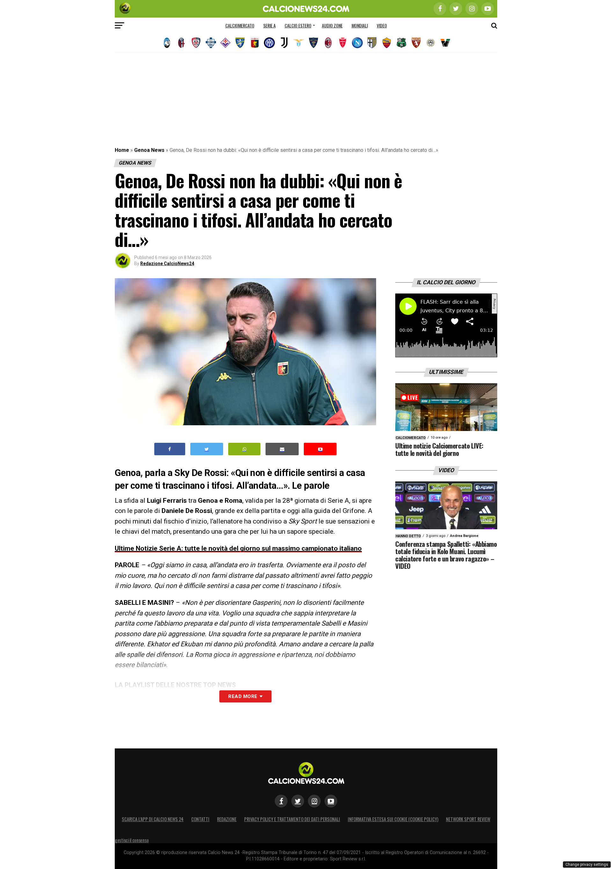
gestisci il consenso (132, 840)
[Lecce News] (313, 42)
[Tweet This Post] (207, 449)
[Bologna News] (181, 42)
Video (382, 25)
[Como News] (210, 42)
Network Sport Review (468, 819)
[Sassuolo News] (401, 42)
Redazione (227, 819)
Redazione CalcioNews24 (167, 263)
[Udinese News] (430, 42)
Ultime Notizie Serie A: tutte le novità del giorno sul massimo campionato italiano (238, 548)
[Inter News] (269, 42)
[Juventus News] (284, 42)
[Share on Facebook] (170, 449)
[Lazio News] (298, 42)
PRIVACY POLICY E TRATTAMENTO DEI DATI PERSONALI (292, 819)
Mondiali (360, 25)
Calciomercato (239, 25)
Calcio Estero (298, 25)
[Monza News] (342, 42)
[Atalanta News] (166, 42)
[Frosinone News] (240, 42)
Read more (242, 696)
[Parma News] (372, 42)
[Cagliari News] (196, 42)
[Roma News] (386, 42)
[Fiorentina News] (225, 42)
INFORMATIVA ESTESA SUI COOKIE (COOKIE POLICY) (393, 819)
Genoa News (149, 150)
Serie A (269, 25)
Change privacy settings (586, 864)
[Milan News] (328, 42)
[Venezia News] (445, 42)
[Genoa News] (254, 42)
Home (122, 150)
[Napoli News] (357, 42)
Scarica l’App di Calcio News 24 (153, 819)
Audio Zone (332, 25)
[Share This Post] (244, 449)
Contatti (200, 819)
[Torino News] (416, 42)
